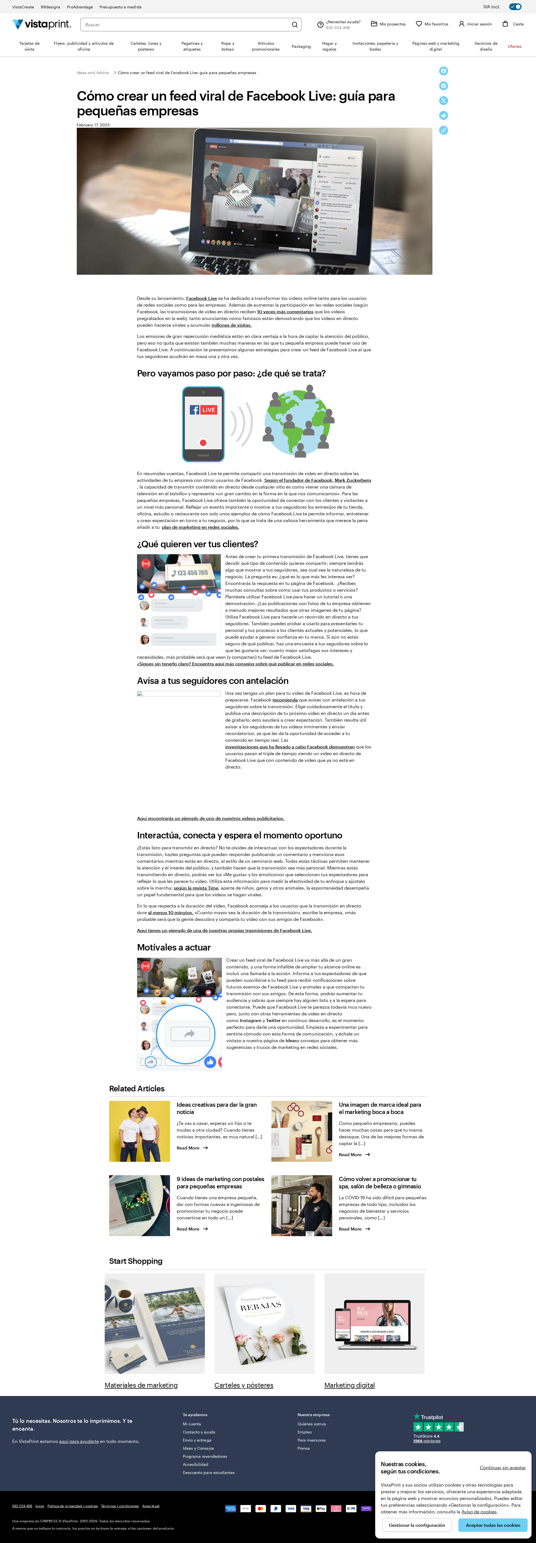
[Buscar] (294, 24)
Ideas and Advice (93, 72)
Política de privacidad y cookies (72, 1506)
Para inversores (312, 1440)
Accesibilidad (196, 1464)
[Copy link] (443, 130)
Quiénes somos (312, 1423)
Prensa (304, 1448)
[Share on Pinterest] (443, 85)
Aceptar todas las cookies (493, 1525)
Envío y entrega (197, 1440)
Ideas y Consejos (198, 1448)
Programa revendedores (205, 1456)
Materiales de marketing (141, 1385)
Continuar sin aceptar (503, 1467)
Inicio (39, 1506)
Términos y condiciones (120, 1506)
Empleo (305, 1432)
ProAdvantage (80, 6)
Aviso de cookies (479, 1511)
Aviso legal (150, 1506)
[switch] (506, 6)
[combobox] (187, 24)
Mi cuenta (192, 1423)
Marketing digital (349, 1385)
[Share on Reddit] (443, 115)
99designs (51, 6)
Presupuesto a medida (120, 6)
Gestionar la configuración (417, 1525)
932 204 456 (22, 1506)
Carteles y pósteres (243, 1385)
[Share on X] (443, 100)
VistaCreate (23, 6)
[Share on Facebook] (443, 71)
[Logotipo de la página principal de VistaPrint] (41, 24)
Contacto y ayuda (199, 1432)
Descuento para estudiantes (209, 1472)
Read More (188, 1147)
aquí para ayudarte (79, 1441)
